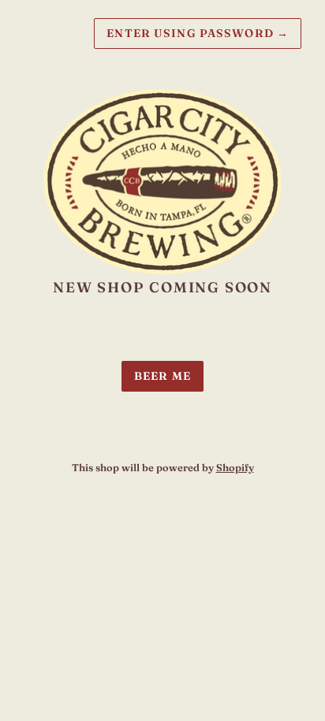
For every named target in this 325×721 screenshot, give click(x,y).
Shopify (235, 467)
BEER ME (162, 376)
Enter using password (197, 33)
